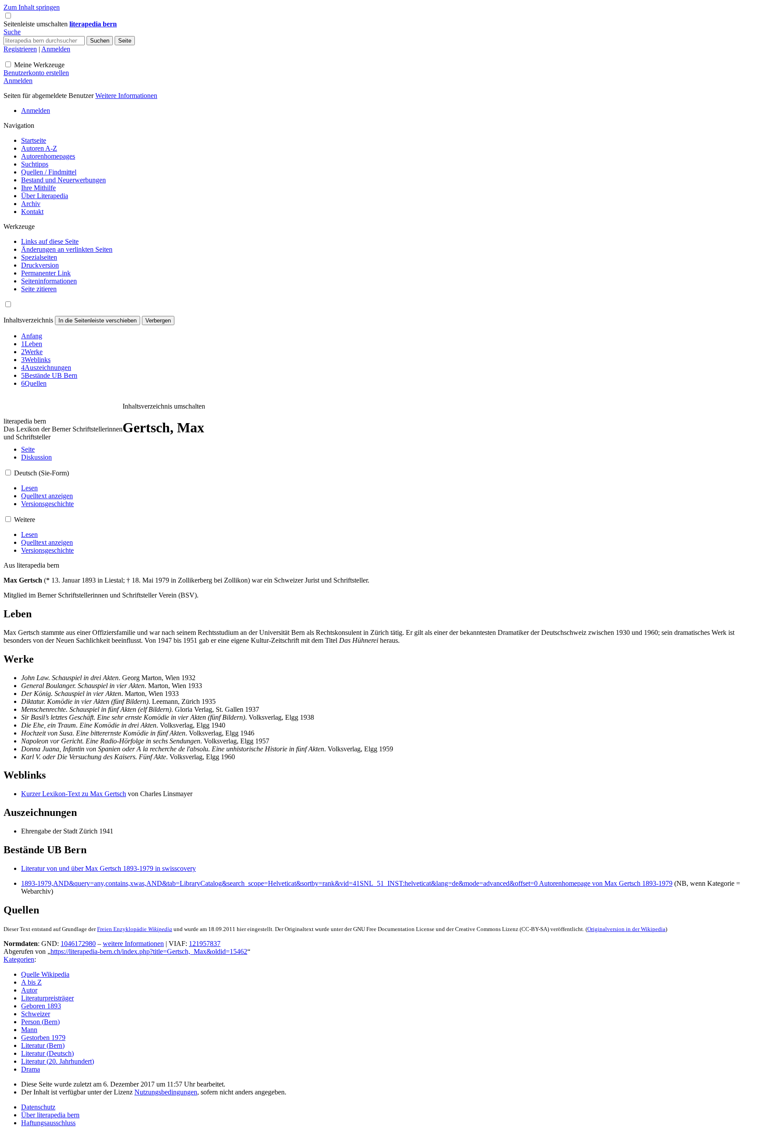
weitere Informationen (133, 943)
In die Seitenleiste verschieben (97, 320)
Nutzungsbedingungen (165, 1092)
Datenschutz (38, 1107)
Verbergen (158, 320)
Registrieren (20, 49)
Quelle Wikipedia (45, 974)
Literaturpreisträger (47, 998)
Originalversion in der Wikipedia (626, 929)
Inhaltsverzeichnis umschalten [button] (164, 406)
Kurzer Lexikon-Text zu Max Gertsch (73, 793)
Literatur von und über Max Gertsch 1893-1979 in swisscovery (108, 868)
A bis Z (31, 982)
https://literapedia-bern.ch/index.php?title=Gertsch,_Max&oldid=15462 (149, 951)
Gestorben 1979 (43, 1037)
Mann (29, 1029)
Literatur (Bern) (43, 1045)
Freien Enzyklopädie (134, 929)
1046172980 (78, 943)
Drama (30, 1069)
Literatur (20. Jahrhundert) (57, 1061)
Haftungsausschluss (48, 1123)
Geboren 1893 (41, 1006)
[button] (36, 24)
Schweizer (35, 1014)
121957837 (204, 943)
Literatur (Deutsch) (47, 1053)
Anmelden (55, 49)
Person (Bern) (40, 1021)
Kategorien (19, 959)
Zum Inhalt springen (32, 7)
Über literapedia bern (50, 1115)
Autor (29, 990)
